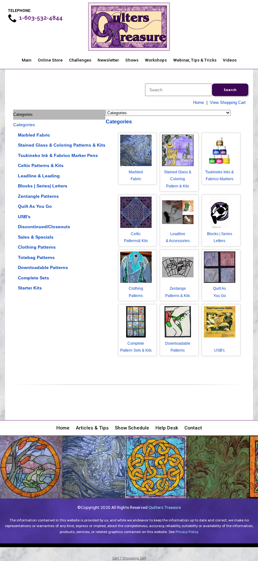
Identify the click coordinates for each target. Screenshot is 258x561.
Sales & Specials (35, 237)
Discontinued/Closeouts (44, 226)
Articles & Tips (92, 428)
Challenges (80, 59)
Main (26, 59)
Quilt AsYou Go (219, 292)
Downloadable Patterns (43, 267)
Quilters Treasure (165, 507)
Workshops (156, 59)
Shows (131, 59)
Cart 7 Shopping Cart (129, 558)
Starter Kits (30, 287)
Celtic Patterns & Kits (41, 165)
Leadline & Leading (39, 175)
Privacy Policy (187, 532)
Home (198, 102)
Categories (24, 124)
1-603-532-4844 (41, 17)
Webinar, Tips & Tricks (194, 59)
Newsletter (108, 59)
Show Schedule (132, 428)
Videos (230, 59)
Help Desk (166, 428)
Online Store (50, 59)
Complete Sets (33, 277)
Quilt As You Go (35, 206)
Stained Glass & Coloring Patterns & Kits (61, 145)
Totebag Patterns (36, 257)
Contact (193, 428)
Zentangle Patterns (38, 196)
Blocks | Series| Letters (42, 185)
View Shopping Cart (228, 102)
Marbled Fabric (34, 135)
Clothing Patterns (37, 247)
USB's (24, 216)
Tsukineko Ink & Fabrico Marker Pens (58, 155)
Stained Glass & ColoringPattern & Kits (177, 179)
